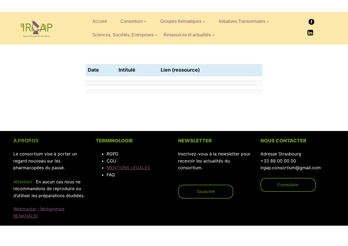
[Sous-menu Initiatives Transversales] (267, 21)
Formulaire (288, 185)
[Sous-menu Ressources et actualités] (213, 35)
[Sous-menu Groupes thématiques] (204, 21)
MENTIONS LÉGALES (128, 167)
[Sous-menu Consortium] (145, 21)
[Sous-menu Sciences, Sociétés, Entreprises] (156, 35)
